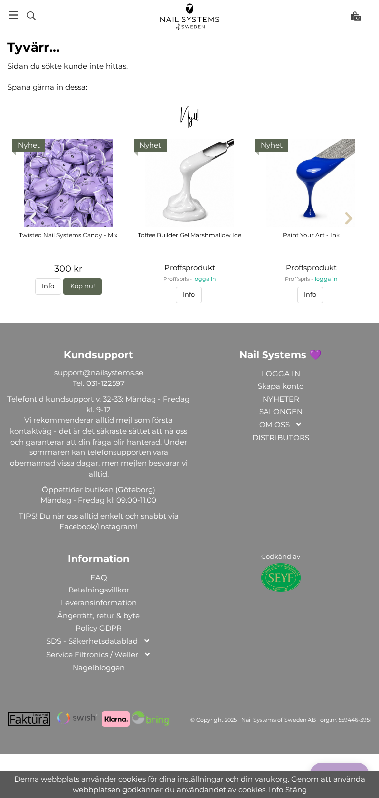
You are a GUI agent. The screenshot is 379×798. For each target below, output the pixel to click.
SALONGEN (281, 411)
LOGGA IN (281, 373)
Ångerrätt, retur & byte (98, 615)
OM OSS (274, 424)
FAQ (98, 577)
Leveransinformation (99, 602)
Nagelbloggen (99, 667)
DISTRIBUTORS (280, 437)
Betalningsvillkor (98, 589)
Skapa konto (280, 386)
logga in (204, 279)
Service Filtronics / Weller (92, 654)
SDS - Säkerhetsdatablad (92, 641)
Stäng (296, 789)
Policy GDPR (99, 628)
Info (48, 286)
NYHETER (281, 399)
